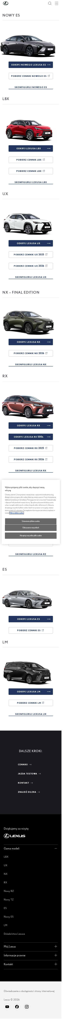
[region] (31, 512)
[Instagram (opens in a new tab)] (26, 1006)
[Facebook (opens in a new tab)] (17, 1006)
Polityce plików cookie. (17, 513)
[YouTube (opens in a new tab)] (7, 1006)
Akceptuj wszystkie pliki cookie (31, 535)
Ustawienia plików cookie (31, 521)
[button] (11, 3)
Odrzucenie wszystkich (30, 528)
